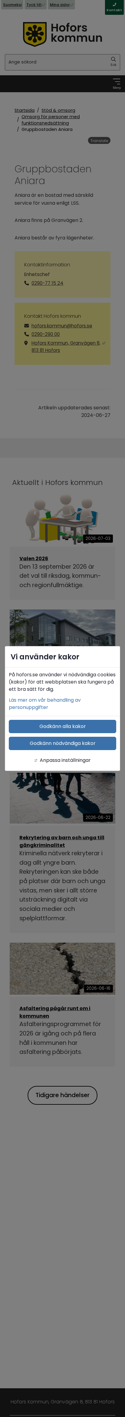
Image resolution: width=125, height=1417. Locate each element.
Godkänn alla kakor (62, 726)
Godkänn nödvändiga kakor (63, 743)
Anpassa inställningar (65, 760)
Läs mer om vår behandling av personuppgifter (45, 704)
